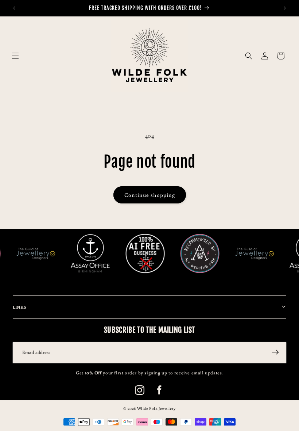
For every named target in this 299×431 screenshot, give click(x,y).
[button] (15, 56)
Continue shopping (149, 194)
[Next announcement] (285, 8)
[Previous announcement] (14, 8)
